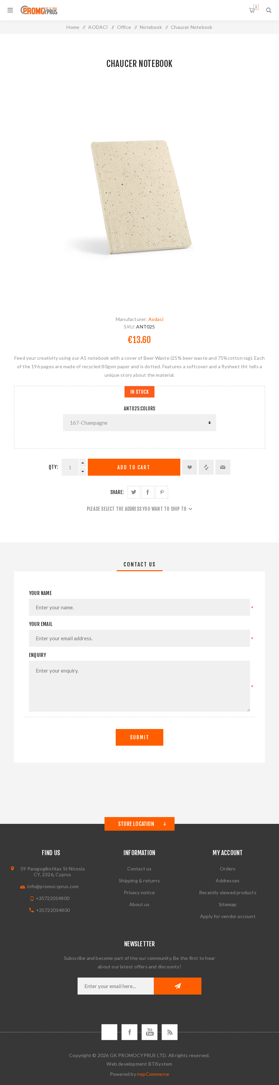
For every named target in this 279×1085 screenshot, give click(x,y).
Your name (40, 593)
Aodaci (155, 319)
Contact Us (140, 564)
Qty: (53, 467)
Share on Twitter (134, 492)
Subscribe (177, 986)
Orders (227, 868)
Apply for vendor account (228, 916)
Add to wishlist (189, 467)
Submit (139, 737)
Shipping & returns (139, 880)
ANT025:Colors (139, 408)
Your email (40, 624)
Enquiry (37, 655)
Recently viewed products (228, 892)
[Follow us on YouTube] (150, 1032)
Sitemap (227, 904)
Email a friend (222, 467)
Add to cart (133, 467)
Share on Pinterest (161, 492)
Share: (117, 492)
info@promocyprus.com (53, 886)
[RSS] (170, 1032)
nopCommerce (153, 1074)
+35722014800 (52, 898)
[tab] (140, 564)
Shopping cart (256, 7)
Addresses (228, 880)
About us (139, 904)
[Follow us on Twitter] (109, 1032)
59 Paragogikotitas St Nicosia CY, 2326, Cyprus (52, 871)
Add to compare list (206, 467)
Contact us (139, 868)
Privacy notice (139, 892)
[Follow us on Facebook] (129, 1032)
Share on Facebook (148, 492)
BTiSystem (160, 1064)
